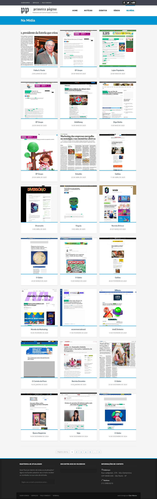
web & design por (127, 495)
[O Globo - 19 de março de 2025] (78, 256)
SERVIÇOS (36, 2)
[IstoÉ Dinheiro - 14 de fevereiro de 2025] (117, 308)
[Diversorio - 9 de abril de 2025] (39, 205)
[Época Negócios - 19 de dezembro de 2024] (39, 412)
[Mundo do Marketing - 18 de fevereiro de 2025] (39, 308)
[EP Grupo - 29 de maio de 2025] (78, 49)
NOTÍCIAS (88, 11)
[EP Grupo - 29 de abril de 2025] (39, 153)
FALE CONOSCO (47, 2)
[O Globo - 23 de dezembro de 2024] (117, 360)
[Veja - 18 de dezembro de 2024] (78, 412)
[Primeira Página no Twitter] (128, 2)
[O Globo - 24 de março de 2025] (39, 256)
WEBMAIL (56, 495)
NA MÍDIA (130, 11)
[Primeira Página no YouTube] (133, 2)
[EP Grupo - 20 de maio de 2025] (39, 101)
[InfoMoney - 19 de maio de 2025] (78, 101)
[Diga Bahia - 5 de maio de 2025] (117, 101)
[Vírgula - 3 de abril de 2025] (78, 205)
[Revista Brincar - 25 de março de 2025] (117, 205)
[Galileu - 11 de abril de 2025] (117, 153)
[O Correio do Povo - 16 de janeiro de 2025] (39, 360)
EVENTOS (103, 11)
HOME (75, 11)
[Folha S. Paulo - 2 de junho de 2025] (39, 49)
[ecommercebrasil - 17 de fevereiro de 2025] (78, 308)
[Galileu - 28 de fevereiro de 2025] (117, 256)
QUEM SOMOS (25, 2)
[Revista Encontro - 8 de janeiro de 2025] (78, 360)
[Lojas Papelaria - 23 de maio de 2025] (117, 49)
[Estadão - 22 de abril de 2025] (78, 153)
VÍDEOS (117, 11)
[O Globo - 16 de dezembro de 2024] (117, 412)
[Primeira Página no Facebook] (124, 2)
